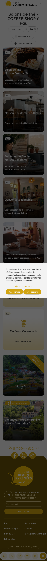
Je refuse (15, 291)
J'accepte (34, 291)
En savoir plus (25, 286)
